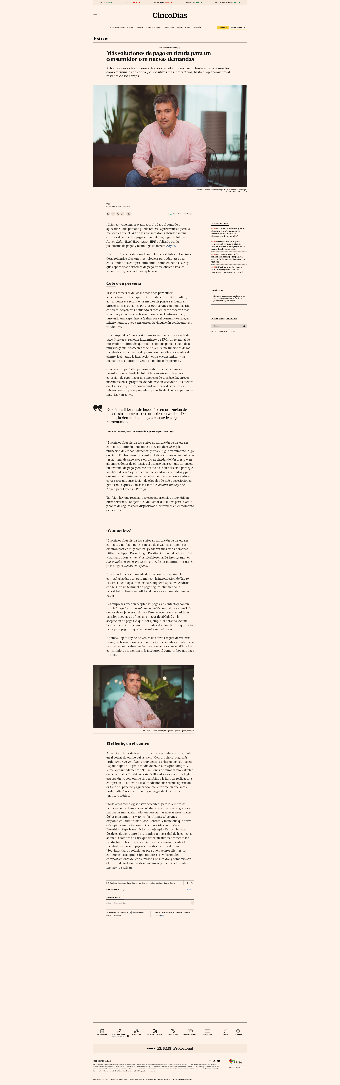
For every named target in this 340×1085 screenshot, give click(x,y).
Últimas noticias (177, 27)
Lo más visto (217, 290)
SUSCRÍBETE (223, 28)
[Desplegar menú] (95, 15)
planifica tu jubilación (155, 1035)
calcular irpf (102, 1035)
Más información (113, 915)
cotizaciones (207, 1035)
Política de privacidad (146, 1079)
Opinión (187, 27)
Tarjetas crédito (120, 903)
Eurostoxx (223, 332)
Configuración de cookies (129, 1079)
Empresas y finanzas (117, 27)
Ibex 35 (102, 2)
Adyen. (171, 246)
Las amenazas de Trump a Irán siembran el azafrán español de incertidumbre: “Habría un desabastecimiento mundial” (228, 232)
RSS (170, 1079)
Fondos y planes (162, 27)
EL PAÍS (196, 26)
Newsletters (176, 1079)
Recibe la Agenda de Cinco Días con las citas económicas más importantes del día (142, 883)
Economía (139, 27)
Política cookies (114, 1079)
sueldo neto (136, 1035)
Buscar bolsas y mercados (224, 319)
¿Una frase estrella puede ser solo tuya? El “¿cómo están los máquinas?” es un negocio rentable (227, 269)
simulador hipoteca (119, 1035)
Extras (100, 38)
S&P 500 (128, 2)
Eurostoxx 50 (190, 2)
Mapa (166, 1079)
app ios (225, 1035)
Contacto (96, 1079)
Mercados (130, 27)
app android (238, 1035)
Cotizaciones (150, 27)
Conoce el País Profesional (170, 1048)
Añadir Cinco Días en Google (182, 214)
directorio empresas (190, 1035)
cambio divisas (173, 1035)
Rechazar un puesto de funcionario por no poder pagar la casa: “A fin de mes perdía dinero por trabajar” (228, 258)
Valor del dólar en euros (224, 2)
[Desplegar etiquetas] (192, 903)
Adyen (108, 903)
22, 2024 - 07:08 (121, 207)
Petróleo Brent (158, 2)
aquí (162, 915)
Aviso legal (104, 1079)
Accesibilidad (158, 1079)
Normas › (190, 890)
